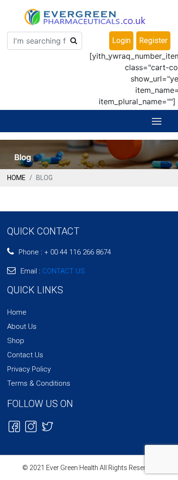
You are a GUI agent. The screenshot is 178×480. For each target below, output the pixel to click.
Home (16, 177)
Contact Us (25, 355)
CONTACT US (63, 271)
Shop (15, 340)
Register (153, 40)
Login (121, 40)
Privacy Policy (29, 369)
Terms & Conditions (38, 383)
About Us (22, 326)
